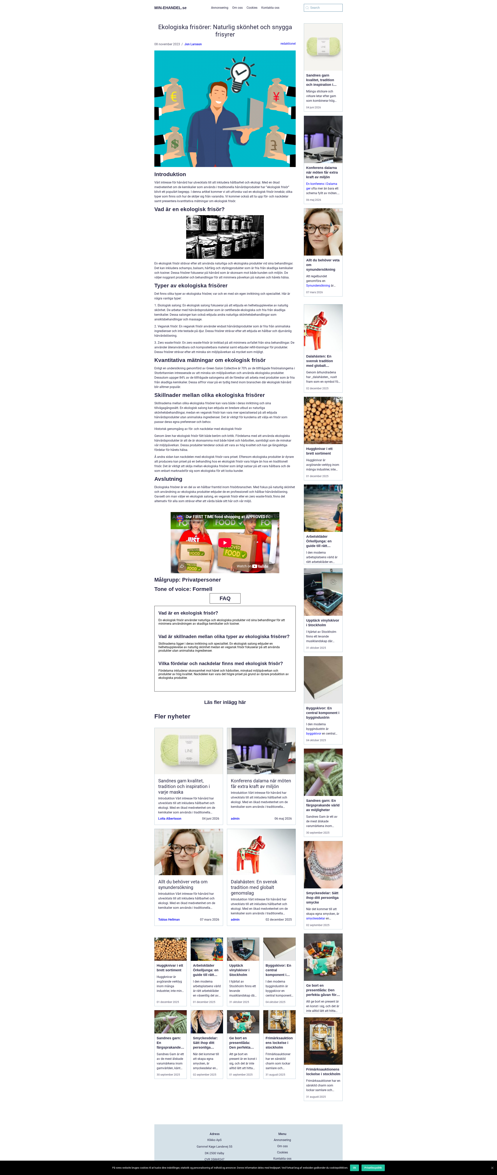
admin (235, 818)
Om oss (237, 8)
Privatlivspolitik (373, 1167)
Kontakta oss (270, 8)
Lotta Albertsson (169, 818)
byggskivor (313, 733)
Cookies (252, 8)
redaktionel (288, 43)
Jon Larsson (193, 44)
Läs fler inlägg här (225, 702)
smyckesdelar (315, 918)
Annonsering (219, 8)
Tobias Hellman (169, 919)
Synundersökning (318, 285)
